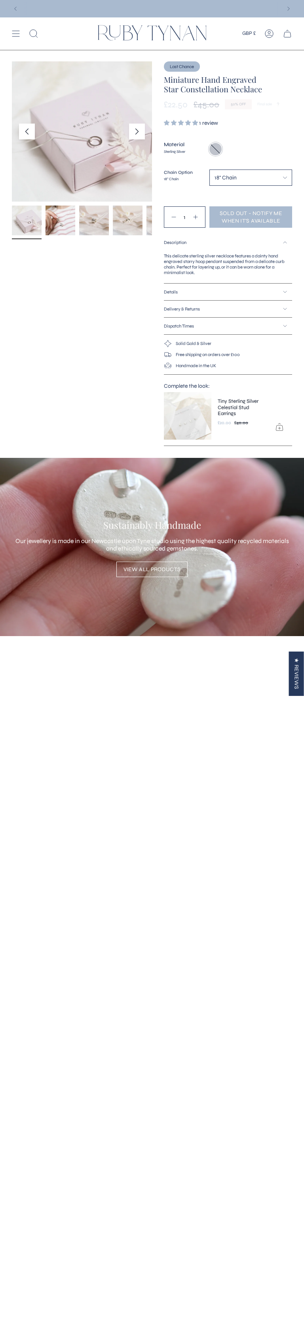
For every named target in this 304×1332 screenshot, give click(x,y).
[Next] (288, 8)
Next (137, 131)
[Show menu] (16, 33)
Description (175, 242)
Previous (27, 131)
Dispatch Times (179, 326)
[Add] (279, 427)
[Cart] (287, 33)
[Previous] (15, 8)
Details (171, 292)
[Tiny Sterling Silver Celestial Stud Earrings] (187, 416)
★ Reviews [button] (296, 673)
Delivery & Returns (182, 309)
